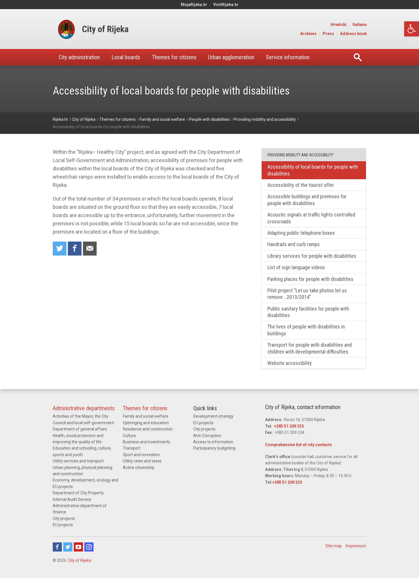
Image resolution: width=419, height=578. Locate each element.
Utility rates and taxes (142, 461)
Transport (132, 448)
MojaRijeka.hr (194, 4)
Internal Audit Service (72, 499)
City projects (64, 518)
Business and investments (146, 442)
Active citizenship (138, 467)
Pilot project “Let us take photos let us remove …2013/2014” (307, 293)
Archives (308, 33)
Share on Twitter (59, 249)
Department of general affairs (80, 429)
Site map (334, 546)
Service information (288, 57)
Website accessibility (289, 363)
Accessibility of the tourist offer (300, 185)
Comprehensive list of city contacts (298, 444)
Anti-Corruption (207, 435)
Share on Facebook (75, 249)
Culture (129, 435)
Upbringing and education (146, 422)
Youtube (78, 547)
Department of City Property (78, 493)
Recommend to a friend (90, 249)
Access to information (213, 442)
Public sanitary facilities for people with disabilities (308, 312)
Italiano (360, 24)
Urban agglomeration (231, 57)
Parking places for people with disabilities (310, 279)
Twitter (67, 547)
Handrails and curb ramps (293, 244)
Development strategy (213, 416)
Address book (353, 33)
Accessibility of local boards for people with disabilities (312, 170)
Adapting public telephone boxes (301, 233)
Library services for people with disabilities (311, 256)
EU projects (63, 524)
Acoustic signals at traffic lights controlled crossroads (311, 218)
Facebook (57, 547)
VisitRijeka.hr (226, 4)
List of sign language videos (296, 267)
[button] (411, 28)
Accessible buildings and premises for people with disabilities (307, 199)
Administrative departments (84, 408)
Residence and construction (148, 429)
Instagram (88, 547)
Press (328, 33)
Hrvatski (339, 24)
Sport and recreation (141, 454)
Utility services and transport (78, 461)
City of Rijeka (79, 560)
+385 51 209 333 (289, 426)
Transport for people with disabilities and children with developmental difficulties (309, 348)
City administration (79, 57)
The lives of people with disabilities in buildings (306, 330)
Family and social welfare (145, 416)
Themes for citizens (174, 57)
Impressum (356, 546)
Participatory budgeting (214, 448)
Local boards (125, 57)
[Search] (357, 57)
